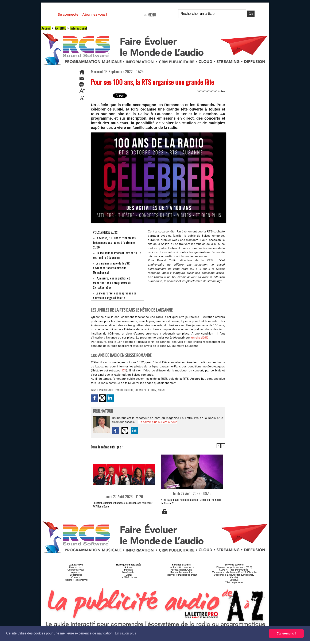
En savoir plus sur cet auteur (158, 422)
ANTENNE (60, 28)
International (78, 28)
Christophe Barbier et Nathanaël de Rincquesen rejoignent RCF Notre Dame (122, 504)
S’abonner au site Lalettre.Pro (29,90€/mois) (234, 572)
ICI (124, 370)
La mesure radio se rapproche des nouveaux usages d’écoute (114, 295)
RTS (153, 390)
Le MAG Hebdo (129, 577)
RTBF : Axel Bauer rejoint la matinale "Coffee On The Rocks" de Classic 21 (191, 501)
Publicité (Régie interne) (76, 580)
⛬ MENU (149, 15)
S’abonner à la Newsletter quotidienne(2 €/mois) (234, 576)
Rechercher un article (181, 572)
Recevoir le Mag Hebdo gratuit (181, 575)
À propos (76, 572)
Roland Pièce (142, 390)
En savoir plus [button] (125, 633)
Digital (129, 575)
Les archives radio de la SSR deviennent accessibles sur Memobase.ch (111, 268)
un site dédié (199, 337)
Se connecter (69, 14)
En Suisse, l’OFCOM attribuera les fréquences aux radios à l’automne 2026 (114, 242)
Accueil (46, 28)
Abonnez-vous (76, 567)
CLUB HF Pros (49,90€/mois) (234, 569)
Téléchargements (234, 582)
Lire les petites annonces (181, 567)
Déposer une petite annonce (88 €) (234, 567)
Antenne (128, 567)
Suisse (162, 390)
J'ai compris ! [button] (286, 633)
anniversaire (106, 390)
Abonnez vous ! (94, 14)
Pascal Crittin (124, 390)
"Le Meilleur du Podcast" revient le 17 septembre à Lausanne (117, 255)
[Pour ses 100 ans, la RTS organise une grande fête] (158, 133)
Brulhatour (103, 411)
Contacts (76, 577)
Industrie (128, 569)
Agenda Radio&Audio (181, 569)
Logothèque (76, 575)
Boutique (234, 580)
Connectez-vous (76, 569)
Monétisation (128, 572)
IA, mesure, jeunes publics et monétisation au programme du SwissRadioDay (112, 283)
